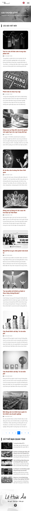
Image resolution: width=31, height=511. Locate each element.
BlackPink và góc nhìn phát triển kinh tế (15, 252)
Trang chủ (3, 15)
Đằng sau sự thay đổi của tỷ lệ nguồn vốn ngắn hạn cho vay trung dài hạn (15, 131)
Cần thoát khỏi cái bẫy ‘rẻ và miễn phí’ (14, 332)
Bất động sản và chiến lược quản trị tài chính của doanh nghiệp (15, 413)
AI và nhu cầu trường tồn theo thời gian (14, 171)
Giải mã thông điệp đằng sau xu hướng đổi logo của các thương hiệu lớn (21, 461)
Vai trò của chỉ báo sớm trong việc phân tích (14, 52)
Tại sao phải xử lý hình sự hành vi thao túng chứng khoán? (14, 292)
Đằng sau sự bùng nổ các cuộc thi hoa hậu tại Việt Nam (14, 211)
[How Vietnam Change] (5, 3)
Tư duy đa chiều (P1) (18, 443)
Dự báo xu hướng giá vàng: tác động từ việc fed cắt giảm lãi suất (21, 452)
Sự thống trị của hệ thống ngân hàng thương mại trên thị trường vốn (21, 469)
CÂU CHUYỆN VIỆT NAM (13, 15)
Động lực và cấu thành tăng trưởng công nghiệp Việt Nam (21, 478)
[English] (23, 3)
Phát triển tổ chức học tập (11, 92)
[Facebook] (15, 505)
